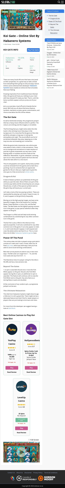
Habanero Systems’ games (24, 233)
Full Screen (34, 440)
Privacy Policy (37, 473)
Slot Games (12, 11)
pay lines (10, 245)
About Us (20, 473)
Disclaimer (28, 473)
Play (11, 368)
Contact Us (11, 473)
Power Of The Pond (55, 21)
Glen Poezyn (8, 44)
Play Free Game (33, 50)
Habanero (5, 11)
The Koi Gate (53, 16)
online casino (29, 172)
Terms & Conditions (50, 473)
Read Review (12, 372)
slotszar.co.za (38, 486)
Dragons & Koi (55, 18)
